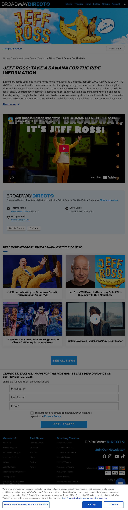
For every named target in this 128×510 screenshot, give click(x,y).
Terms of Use (101, 498)
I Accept (92, 504)
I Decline (114, 504)
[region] (64, 497)
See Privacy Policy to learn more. (78, 498)
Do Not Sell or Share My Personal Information (26, 504)
